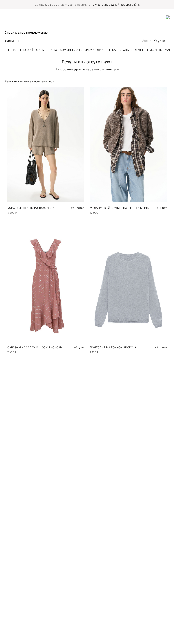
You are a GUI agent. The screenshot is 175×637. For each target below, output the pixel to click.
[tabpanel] (128, 284)
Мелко (146, 41)
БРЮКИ (89, 49)
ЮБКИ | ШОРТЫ (33, 49)
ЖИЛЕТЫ (156, 49)
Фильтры (12, 41)
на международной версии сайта (115, 4)
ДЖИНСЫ (103, 49)
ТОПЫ (17, 49)
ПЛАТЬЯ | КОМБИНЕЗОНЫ (64, 49)
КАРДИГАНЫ (120, 49)
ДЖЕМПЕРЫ (139, 49)
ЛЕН (7, 49)
